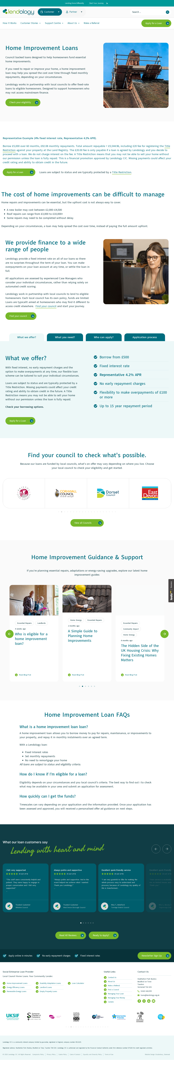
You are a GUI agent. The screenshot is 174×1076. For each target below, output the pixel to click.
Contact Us (143, 971)
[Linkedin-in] (148, 1001)
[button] (58, 511)
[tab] (26, 337)
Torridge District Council (120, 907)
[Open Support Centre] (62, 23)
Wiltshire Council (22, 907)
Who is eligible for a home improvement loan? (31, 638)
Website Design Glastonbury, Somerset (157, 1054)
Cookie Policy (62, 1054)
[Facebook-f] (139, 1001)
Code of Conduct (75, 1054)
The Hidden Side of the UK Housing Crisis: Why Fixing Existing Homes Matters (140, 652)
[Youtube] (153, 1001)
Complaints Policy (38, 1054)
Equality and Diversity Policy (92, 1054)
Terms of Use (109, 1054)
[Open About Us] (79, 23)
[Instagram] (144, 1001)
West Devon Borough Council (74, 907)
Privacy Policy (51, 1054)
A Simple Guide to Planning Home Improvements (82, 636)
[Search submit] (167, 12)
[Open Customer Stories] (40, 23)
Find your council (45, 306)
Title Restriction (121, 172)
